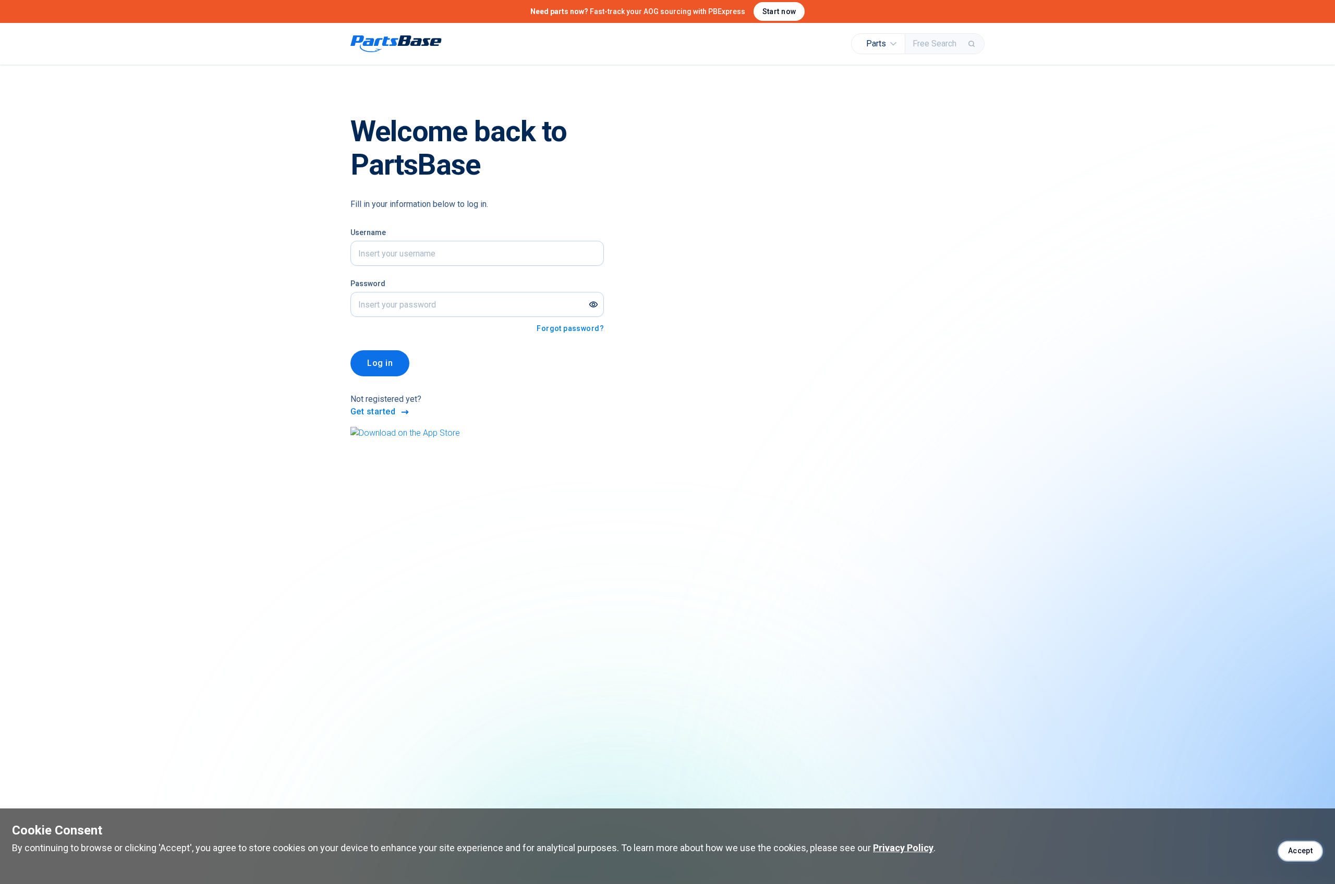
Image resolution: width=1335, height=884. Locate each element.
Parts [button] (876, 43)
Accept (1300, 850)
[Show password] (593, 304)
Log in (380, 363)
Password (367, 283)
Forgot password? (570, 328)
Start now (779, 11)
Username (368, 232)
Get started (372, 411)
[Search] (972, 44)
